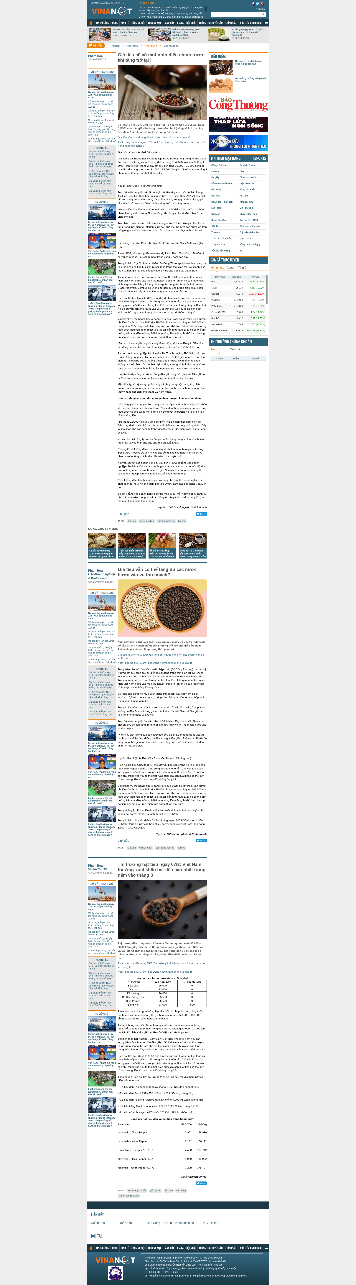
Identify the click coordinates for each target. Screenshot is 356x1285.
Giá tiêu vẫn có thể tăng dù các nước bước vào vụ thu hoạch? (154, 137)
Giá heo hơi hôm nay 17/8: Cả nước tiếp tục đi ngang (128, 31)
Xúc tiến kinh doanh (251, 23)
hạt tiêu (182, 521)
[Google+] (262, 4)
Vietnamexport (184, 1222)
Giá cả (180, 23)
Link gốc (123, 514)
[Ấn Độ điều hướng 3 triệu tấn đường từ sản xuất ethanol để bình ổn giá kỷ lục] (162, 547)
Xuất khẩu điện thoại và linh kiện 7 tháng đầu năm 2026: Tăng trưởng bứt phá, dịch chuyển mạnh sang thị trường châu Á (101, 309)
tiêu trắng (181, 1190)
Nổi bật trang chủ (102, 72)
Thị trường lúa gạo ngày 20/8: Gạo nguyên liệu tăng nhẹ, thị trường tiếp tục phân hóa (101, 130)
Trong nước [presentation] (218, 349)
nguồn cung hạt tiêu (129, 1195)
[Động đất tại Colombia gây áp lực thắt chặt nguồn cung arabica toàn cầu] (193, 547)
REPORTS (259, 158)
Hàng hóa (169, 23)
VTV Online (210, 1222)
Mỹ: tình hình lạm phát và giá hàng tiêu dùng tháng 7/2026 (100, 104)
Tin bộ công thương (107, 23)
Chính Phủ (98, 1222)
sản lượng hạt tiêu (165, 847)
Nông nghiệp (150, 46)
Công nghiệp (138, 23)
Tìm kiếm (260, 9)
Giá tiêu (132, 521)
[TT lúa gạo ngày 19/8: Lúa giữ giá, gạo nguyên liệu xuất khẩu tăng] (219, 39)
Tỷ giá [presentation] (242, 267)
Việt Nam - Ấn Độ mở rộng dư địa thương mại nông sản (170, 13)
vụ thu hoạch (145, 847)
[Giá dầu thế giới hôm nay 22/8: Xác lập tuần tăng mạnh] (102, 88)
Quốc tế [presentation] (235, 349)
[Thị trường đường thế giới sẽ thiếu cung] (221, 91)
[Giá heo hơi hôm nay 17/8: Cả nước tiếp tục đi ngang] (100, 39)
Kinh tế (125, 23)
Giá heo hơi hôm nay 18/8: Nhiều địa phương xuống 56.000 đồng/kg (186, 32)
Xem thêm (266, 23)
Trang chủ (91, 23)
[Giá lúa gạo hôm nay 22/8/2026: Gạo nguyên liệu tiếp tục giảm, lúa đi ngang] (102, 547)
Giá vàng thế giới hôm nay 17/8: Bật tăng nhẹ (100, 192)
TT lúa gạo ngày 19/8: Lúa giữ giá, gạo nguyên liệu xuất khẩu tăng (247, 32)
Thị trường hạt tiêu (137, 1190)
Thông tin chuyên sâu (211, 23)
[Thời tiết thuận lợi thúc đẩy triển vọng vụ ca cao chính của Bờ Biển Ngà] (132, 547)
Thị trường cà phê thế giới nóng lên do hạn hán (248, 62)
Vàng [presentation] (230, 267)
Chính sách (231, 23)
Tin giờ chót (146, 3)
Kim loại (116, 46)
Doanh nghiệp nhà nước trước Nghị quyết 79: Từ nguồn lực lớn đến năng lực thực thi (171, 8)
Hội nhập (191, 23)
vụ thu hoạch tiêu (166, 521)
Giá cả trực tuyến (225, 260)
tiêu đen (169, 1190)
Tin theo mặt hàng (225, 158)
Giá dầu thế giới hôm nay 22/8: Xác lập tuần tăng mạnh (101, 95)
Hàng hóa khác (170, 46)
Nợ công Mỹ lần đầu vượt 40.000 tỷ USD (101, 121)
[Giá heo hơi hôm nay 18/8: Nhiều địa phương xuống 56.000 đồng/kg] (159, 39)
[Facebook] (253, 4)
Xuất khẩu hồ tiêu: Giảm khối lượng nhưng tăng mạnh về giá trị (155, 662)
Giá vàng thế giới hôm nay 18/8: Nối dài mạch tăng (100, 184)
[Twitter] (258, 4)
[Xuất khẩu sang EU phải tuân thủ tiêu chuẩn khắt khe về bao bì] (102, 273)
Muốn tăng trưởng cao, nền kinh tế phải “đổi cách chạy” (102, 140)
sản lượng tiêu (146, 521)
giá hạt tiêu (155, 1190)
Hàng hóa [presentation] (217, 267)
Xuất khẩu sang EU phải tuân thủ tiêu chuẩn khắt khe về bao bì (171, 18)
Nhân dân (125, 1222)
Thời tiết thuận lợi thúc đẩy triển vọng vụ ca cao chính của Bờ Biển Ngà (132, 553)
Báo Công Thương (159, 1222)
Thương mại (154, 23)
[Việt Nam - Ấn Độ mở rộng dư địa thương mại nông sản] (102, 247)
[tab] (217, 267)
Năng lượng (132, 46)
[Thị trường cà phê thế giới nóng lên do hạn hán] (221, 74)
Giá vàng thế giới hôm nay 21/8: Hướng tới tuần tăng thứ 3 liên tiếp (101, 113)
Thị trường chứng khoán (231, 342)
